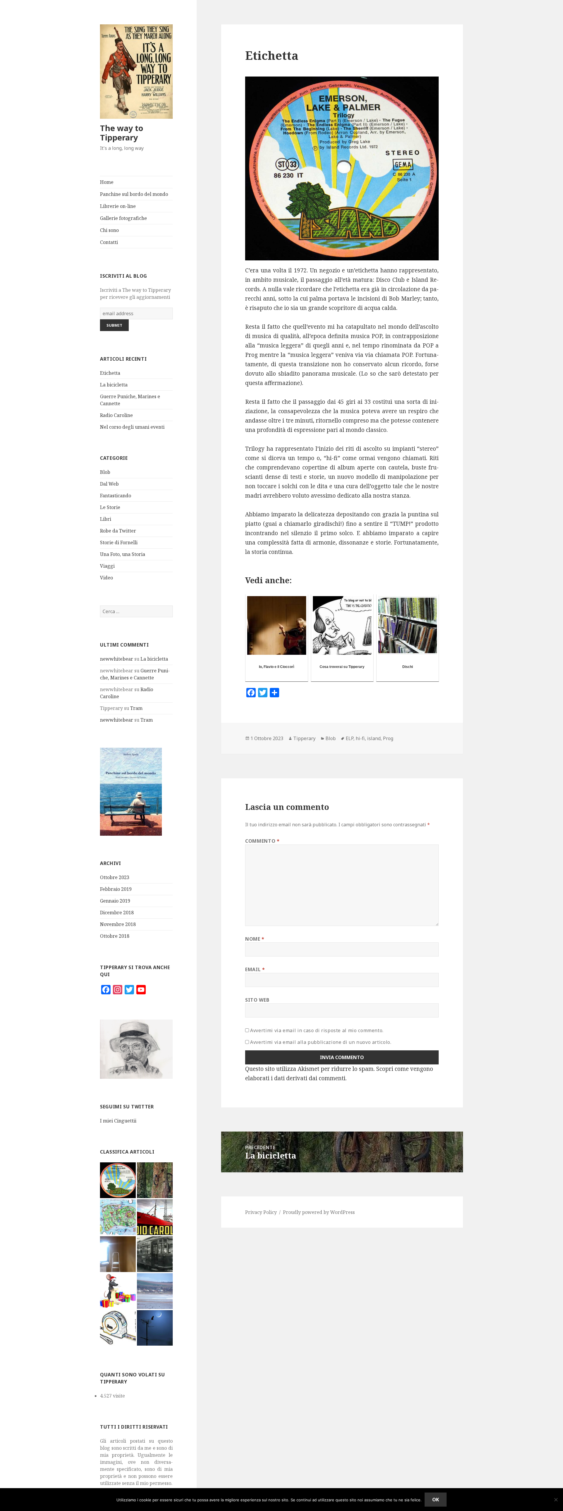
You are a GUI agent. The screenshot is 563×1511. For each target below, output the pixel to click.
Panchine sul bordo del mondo (134, 194)
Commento (262, 841)
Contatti (109, 242)
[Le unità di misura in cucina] (118, 1328)
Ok (435, 1499)
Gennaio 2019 (115, 901)
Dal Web (109, 484)
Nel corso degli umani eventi (132, 427)
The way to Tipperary (121, 133)
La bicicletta (114, 384)
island (374, 738)
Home (106, 182)
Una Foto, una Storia (122, 554)
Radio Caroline (116, 415)
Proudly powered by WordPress (319, 1212)
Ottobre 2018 (114, 936)
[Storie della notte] (155, 1328)
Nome (254, 939)
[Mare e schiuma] (155, 1291)
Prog (388, 738)
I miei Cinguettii (118, 1120)
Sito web (257, 1000)
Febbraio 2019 (116, 889)
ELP (349, 738)
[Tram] (155, 1254)
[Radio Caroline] (155, 1217)
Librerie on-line (118, 206)
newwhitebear (116, 659)
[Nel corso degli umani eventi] (118, 1254)
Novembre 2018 (118, 924)
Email (255, 969)
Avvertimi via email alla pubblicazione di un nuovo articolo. (320, 1042)
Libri (105, 519)
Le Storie (110, 507)
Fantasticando (115, 495)
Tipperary (304, 738)
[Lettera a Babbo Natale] (118, 1291)
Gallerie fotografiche (123, 218)
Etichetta (110, 373)
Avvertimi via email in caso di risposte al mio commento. (317, 1030)
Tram (136, 708)
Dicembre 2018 (117, 912)
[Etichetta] (118, 1180)
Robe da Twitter (118, 531)
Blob (105, 472)
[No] (556, 1499)
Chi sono (109, 230)
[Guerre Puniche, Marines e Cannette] (118, 1217)
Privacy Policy (261, 1212)
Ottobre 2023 (114, 877)
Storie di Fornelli (119, 542)
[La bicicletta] (155, 1180)
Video (106, 577)
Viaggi (107, 566)
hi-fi (360, 738)
